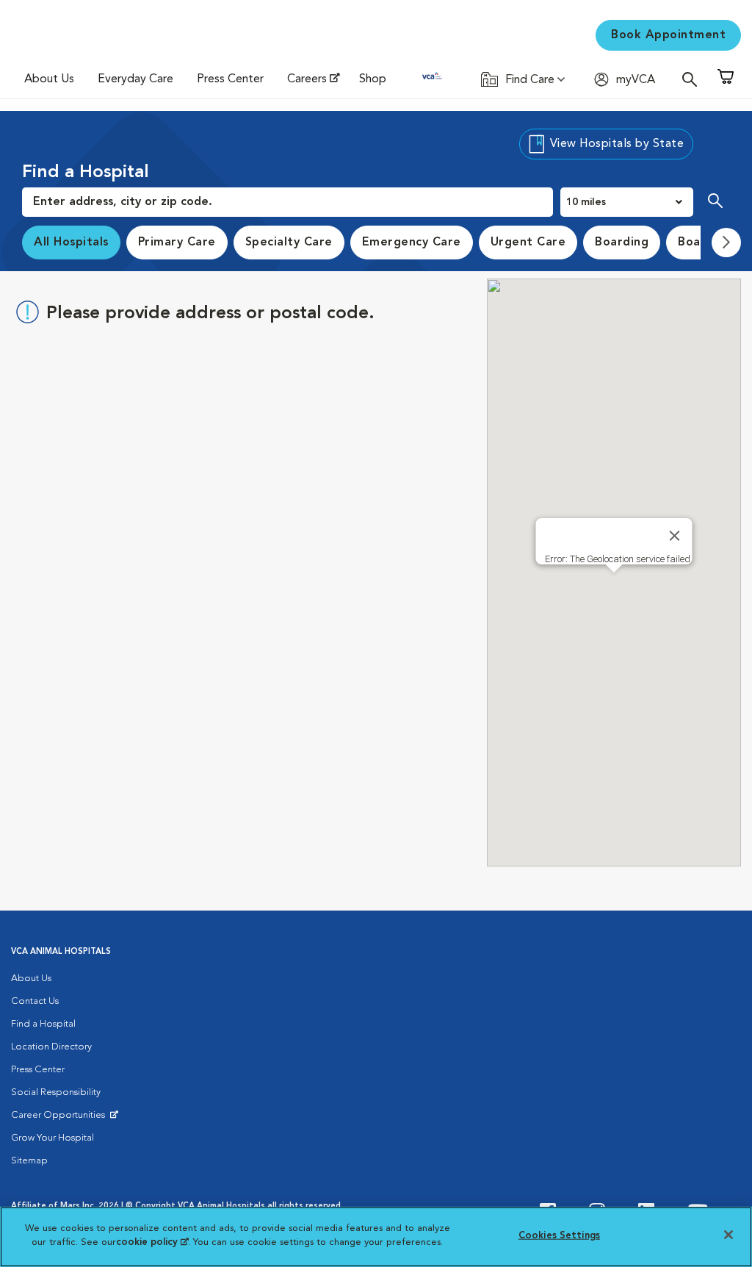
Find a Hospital (43, 1024)
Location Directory (51, 1047)
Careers (307, 79)
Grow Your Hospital (52, 1138)
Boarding (621, 242)
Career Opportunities (60, 1118)
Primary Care (177, 242)
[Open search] (693, 79)
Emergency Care (411, 242)
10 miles (586, 202)
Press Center (230, 79)
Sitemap (29, 1161)
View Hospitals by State (617, 144)
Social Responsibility (56, 1092)
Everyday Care (135, 79)
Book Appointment (668, 35)
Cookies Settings (559, 1236)
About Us (49, 79)
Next (726, 242)
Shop (372, 79)
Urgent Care (528, 242)
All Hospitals (71, 242)
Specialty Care (289, 242)
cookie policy (152, 1242)
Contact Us (35, 1001)
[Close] (675, 535)
